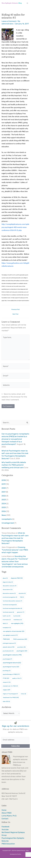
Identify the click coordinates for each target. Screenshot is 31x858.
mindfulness (18, 619)
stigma (6, 690)
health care (6, 616)
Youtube (5, 829)
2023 (4, 500)
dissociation (7, 589)
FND (22, 597)
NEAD (5, 623)
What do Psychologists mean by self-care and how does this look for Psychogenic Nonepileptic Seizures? (15, 538)
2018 (4, 480)
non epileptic (17, 623)
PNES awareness (20, 639)
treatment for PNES (11, 697)
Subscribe (15, 746)
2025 (4, 507)
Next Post (15, 314)
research (6, 682)
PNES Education (8, 844)
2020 (4, 488)
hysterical (16, 616)
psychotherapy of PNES (11, 674)
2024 (4, 504)
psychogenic (22, 651)
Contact (5, 819)
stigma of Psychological (10, 694)
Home (4, 810)
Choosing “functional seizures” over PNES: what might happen (15, 550)
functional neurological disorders (12, 608)
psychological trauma (11, 666)
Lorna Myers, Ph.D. (9, 816)
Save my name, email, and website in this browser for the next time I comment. (14, 397)
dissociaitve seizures (9, 585)
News (4, 515)
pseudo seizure (8, 647)
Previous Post (15, 309)
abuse (5, 578)
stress (23, 694)
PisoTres (19, 854)
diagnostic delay (8, 582)
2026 (4, 511)
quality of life (16, 678)
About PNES (6, 813)
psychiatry (21, 647)
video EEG (6, 701)
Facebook (5, 827)
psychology (6, 670)
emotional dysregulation (10, 597)
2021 (4, 492)
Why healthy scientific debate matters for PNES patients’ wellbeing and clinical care (14, 465)
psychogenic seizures (12, 655)
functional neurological (10, 604)
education (22, 593)
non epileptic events (10, 635)
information (7, 619)
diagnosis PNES (17, 578)
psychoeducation (8, 651)
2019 (4, 484)
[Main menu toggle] (27, 3)
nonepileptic (7, 519)
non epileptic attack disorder (13, 631)
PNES (6, 639)
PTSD (6, 678)
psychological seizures (12, 663)
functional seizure (8, 612)
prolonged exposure (9, 643)
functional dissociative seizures (12, 601)
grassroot (20, 612)
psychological (7, 659)
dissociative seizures (9, 593)
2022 (4, 496)
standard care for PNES (10, 686)
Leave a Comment (9, 21)
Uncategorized (8, 523)
